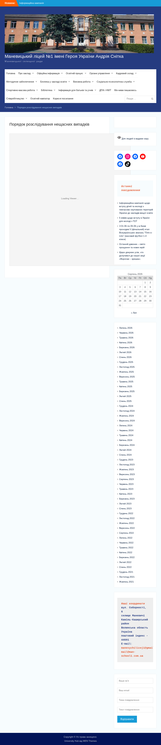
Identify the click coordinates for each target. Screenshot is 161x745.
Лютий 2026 (125, 352)
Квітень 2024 (125, 440)
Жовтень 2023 (126, 469)
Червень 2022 (126, 542)
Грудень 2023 (126, 459)
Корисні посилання (63, 98)
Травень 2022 (126, 547)
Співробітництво (15, 98)
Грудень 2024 (126, 406)
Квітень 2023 (125, 494)
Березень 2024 (127, 445)
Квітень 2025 (125, 386)
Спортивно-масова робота (20, 90)
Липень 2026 (125, 328)
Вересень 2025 (127, 376)
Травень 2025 (126, 381)
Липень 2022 (125, 538)
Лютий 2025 (125, 396)
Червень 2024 (126, 430)
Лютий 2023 (125, 503)
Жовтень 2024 (126, 415)
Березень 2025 (127, 391)
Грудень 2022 (126, 513)
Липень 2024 (125, 425)
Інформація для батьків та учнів (75, 90)
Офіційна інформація (48, 73)
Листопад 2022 (127, 518)
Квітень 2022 (125, 552)
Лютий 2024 (125, 450)
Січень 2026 (125, 357)
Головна (10, 73)
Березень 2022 (127, 557)
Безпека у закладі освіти (53, 81)
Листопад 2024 (127, 411)
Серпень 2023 (126, 479)
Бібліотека (46, 90)
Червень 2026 (126, 332)
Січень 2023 (125, 508)
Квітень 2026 (125, 342)
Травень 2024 (126, 435)
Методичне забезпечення (20, 81)
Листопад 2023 (127, 464)
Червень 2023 (126, 484)
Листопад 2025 (127, 367)
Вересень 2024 (127, 420)
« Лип (134, 312)
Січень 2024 (125, 455)
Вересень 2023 (127, 474)
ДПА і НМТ (105, 90)
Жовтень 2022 (126, 523)
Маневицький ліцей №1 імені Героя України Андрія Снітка (64, 56)
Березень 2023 (127, 498)
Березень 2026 (127, 347)
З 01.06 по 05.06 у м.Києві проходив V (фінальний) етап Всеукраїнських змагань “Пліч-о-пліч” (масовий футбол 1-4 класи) (135, 232)
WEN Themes (90, 741)
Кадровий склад (124, 73)
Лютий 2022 (125, 562)
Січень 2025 (125, 401)
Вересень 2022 (127, 528)
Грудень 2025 (126, 362)
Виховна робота (81, 81)
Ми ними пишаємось (125, 90)
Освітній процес (74, 73)
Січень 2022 (125, 567)
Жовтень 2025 (126, 372)
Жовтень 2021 (126, 581)
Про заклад (24, 73)
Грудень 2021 (126, 572)
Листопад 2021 (127, 577)
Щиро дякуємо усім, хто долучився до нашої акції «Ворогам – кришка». (132, 255)
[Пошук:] (141, 98)
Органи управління (99, 73)
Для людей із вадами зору (135, 138)
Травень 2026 (126, 337)
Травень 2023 (126, 489)
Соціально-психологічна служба (114, 81)
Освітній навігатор (40, 98)
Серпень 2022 (126, 533)
